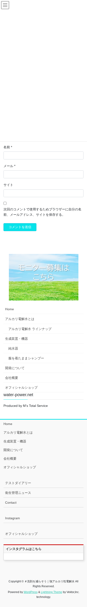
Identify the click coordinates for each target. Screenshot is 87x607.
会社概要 (11, 378)
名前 (7, 147)
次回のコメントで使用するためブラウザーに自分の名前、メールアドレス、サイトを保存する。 (42, 212)
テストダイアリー (18, 483)
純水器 (13, 348)
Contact (10, 502)
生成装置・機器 (16, 339)
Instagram (12, 518)
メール (9, 166)
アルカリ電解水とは (19, 319)
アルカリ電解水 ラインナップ (30, 329)
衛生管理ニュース (18, 493)
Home (9, 309)
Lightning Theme (51, 592)
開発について (15, 368)
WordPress (31, 592)
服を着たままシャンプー (26, 358)
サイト (8, 185)
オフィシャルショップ (21, 387)
